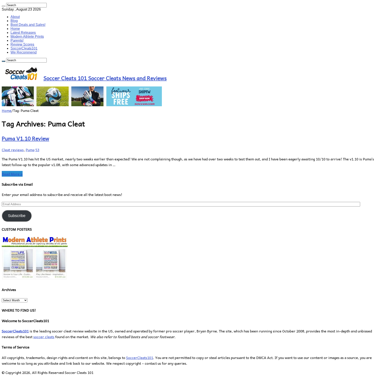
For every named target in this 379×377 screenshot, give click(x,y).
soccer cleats (43, 336)
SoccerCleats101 (24, 48)
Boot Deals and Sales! (28, 25)
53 (37, 150)
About (15, 17)
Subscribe (16, 216)
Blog (14, 21)
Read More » (12, 174)
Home (15, 29)
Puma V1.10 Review (25, 138)
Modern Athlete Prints (27, 36)
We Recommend (24, 52)
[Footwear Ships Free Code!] (82, 105)
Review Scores (22, 44)
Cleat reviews (13, 150)
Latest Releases (23, 32)
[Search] (3, 6)
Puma (30, 150)
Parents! (17, 40)
